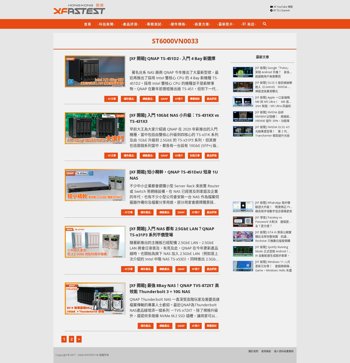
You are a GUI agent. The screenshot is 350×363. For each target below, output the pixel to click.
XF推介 (179, 99)
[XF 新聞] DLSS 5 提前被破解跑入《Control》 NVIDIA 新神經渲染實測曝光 (273, 87)
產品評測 (212, 99)
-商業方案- (202, 23)
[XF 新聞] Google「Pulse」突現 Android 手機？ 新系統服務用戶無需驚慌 (272, 72)
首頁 (87, 23)
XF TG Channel (281, 10)
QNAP (164, 99)
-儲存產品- (129, 99)
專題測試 (195, 99)
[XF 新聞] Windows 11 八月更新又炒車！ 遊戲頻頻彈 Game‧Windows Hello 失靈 (273, 266)
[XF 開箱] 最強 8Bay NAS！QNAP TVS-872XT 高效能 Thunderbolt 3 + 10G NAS (174, 288)
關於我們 (253, 351)
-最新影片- (226, 23)
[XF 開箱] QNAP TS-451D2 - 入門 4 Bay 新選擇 (172, 58)
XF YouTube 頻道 (283, 7)
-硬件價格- (178, 23)
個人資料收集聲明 (283, 351)
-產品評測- (130, 23)
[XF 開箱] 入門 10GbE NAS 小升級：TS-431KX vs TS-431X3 (174, 118)
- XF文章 (111, 99)
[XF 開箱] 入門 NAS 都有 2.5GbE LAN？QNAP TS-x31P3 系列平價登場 (172, 232)
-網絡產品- (148, 99)
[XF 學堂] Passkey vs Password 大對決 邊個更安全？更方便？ (273, 221)
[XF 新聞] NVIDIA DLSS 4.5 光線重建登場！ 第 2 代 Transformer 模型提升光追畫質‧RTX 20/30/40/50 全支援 (272, 135)
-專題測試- (154, 23)
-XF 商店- (248, 23)
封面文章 (195, 155)
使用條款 (266, 351)
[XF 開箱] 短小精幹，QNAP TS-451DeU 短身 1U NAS (174, 175)
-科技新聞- (106, 23)
